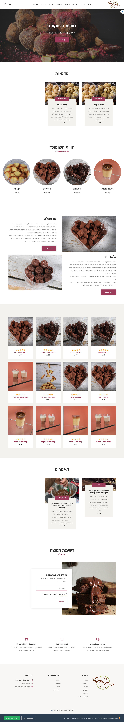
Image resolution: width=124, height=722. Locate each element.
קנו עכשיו (62, 40)
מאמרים (85, 690)
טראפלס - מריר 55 (20, 352)
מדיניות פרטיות (62, 596)
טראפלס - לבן (103, 397)
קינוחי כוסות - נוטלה (20, 442)
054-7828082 (25, 683)
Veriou (55, 710)
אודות (86, 680)
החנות (86, 687)
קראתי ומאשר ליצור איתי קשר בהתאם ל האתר (55, 595)
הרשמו (61, 601)
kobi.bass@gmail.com (22, 687)
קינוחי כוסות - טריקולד (20, 397)
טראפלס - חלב (76, 397)
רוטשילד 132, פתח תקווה (22, 680)
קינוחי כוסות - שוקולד (48, 442)
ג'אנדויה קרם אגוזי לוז (48, 352)
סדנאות (85, 693)
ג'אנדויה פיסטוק (103, 352)
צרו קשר (85, 683)
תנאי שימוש (57, 690)
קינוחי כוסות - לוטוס (75, 442)
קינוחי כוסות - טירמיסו (103, 442)
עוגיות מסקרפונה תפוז (48, 397)
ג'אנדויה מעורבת (75, 352)
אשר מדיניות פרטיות (12, 718)
